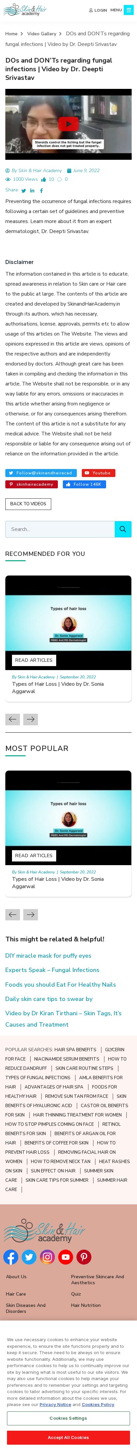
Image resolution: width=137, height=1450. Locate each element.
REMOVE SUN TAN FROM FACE (76, 1096)
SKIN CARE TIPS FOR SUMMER (57, 1180)
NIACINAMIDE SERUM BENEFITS (66, 1059)
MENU (116, 10)
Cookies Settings (68, 1418)
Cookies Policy (98, 1404)
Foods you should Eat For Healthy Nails (60, 985)
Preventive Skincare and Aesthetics (97, 1280)
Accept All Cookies (68, 1437)
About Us (16, 1277)
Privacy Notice (55, 1404)
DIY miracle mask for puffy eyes (48, 956)
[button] (68, 124)
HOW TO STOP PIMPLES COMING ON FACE (49, 1124)
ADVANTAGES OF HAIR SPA (54, 1087)
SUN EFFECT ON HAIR (53, 1171)
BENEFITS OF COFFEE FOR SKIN (56, 1143)
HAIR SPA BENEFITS (75, 1050)
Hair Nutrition (86, 1305)
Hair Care (16, 1294)
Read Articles (34, 660)
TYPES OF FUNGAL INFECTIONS (37, 1078)
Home (11, 34)
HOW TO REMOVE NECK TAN (60, 1162)
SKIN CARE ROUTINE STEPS (84, 1069)
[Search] (123, 529)
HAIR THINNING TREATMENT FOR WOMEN (77, 1115)
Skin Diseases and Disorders (26, 1308)
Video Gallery (41, 34)
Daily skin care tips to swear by (48, 999)
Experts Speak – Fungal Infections (52, 970)
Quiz (76, 1294)
